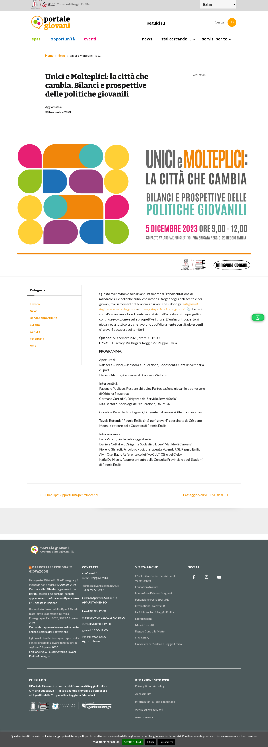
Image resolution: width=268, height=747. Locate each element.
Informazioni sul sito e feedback (155, 701)
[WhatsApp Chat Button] (258, 317)
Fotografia (37, 338)
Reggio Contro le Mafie (149, 631)
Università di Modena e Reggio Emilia (158, 644)
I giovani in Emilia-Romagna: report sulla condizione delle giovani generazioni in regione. (54, 642)
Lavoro (35, 304)
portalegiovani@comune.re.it (101, 585)
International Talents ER (150, 606)
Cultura (35, 331)
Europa (35, 324)
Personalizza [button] (166, 741)
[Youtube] (219, 577)
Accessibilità (143, 693)
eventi (90, 38)
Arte (33, 345)
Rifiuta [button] (150, 741)
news (147, 38)
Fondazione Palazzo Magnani (153, 593)
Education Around (146, 587)
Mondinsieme (143, 618)
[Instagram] (206, 577)
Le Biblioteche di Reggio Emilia (154, 612)
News (61, 55)
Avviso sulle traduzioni (149, 709)
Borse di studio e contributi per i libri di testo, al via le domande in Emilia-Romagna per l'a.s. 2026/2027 (53, 613)
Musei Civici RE (145, 625)
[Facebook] (194, 577)
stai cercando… (176, 38)
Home (49, 55)
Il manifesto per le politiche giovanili (162, 309)
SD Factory (142, 637)
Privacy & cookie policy (149, 686)
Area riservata (144, 717)
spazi (37, 38)
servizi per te (214, 38)
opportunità (63, 38)
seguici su (156, 23)
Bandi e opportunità (43, 317)
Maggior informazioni (106, 741)
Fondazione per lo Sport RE (152, 599)
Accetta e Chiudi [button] (132, 741)
